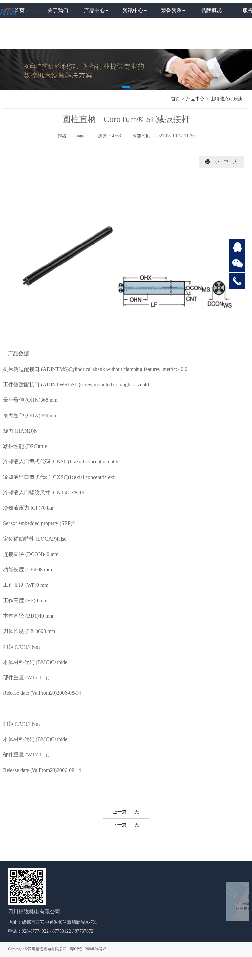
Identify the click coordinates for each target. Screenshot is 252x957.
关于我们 (57, 10)
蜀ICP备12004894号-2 (87, 949)
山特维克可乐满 (226, 98)
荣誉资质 (171, 10)
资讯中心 (132, 10)
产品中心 (94, 10)
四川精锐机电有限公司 (47, 949)
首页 (19, 10)
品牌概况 (211, 10)
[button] (126, 87)
